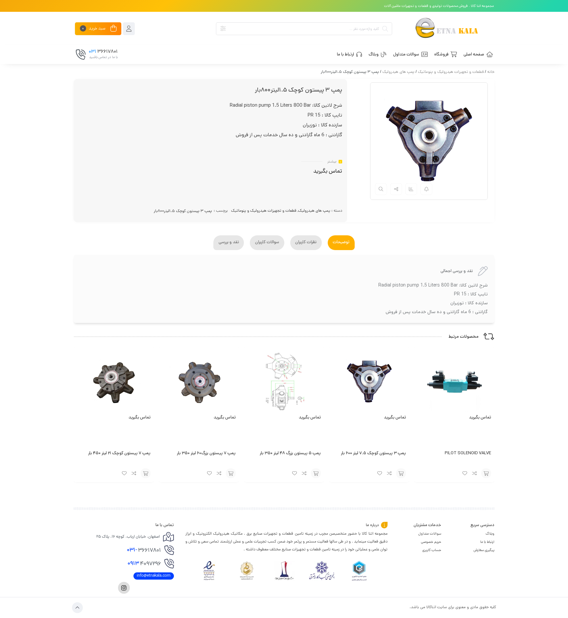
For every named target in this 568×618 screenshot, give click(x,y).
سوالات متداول (429, 533)
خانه (490, 72)
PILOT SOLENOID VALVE (468, 453)
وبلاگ (489, 533)
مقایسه (475, 473)
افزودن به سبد (486, 473)
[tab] (341, 242)
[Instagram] (124, 588)
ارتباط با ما (487, 541)
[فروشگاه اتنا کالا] (446, 28)
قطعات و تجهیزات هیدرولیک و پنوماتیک (451, 72)
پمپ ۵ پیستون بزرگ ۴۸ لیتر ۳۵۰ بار (290, 453)
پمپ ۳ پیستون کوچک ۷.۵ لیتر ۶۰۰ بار (373, 453)
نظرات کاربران (306, 242)
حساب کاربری (431, 550)
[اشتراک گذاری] (396, 189)
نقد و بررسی (229, 242)
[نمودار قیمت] (411, 189)
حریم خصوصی (431, 541)
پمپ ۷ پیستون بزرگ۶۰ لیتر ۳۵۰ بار (206, 453)
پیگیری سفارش (484, 550)
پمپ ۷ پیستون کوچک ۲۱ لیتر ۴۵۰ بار (119, 453)
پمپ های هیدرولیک (398, 72)
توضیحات (341, 242)
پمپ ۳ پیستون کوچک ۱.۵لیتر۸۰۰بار (183, 211)
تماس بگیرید (327, 171)
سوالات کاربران (267, 242)
